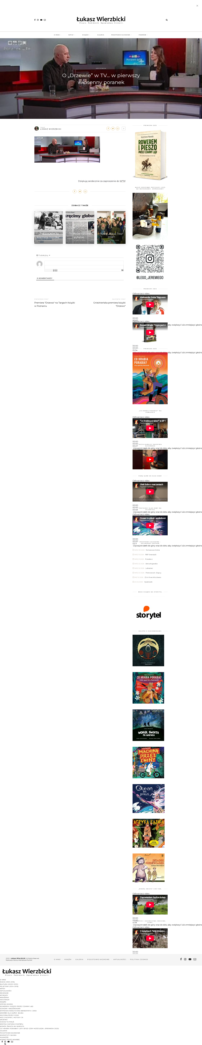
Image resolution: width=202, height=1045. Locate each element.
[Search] (167, 20)
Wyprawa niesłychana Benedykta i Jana (18, 1011)
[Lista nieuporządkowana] (49, 270)
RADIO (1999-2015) (7, 982)
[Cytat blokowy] (50, 270)
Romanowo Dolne (153, 550)
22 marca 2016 (101, 89)
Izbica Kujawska (151, 564)
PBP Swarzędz (150, 554)
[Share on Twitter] (113, 128)
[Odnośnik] (52, 270)
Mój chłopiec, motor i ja (11, 1017)
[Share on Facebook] (108, 128)
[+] (56, 270)
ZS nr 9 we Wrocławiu (153, 577)
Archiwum (101, 68)
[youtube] (41, 20)
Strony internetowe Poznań (22, 960)
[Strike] (47, 270)
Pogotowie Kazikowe (120, 35)
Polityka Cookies (139, 959)
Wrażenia (4, 997)
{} (53, 270)
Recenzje (4, 993)
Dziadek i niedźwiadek (10, 1008)
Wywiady (4, 995)
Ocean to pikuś (7, 1022)
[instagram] (38, 20)
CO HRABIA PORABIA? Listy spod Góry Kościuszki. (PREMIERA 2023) (29, 1028)
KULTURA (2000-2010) (9, 984)
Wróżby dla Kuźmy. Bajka (11, 1013)
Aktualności (119, 959)
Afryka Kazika (6, 1004)
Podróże (142, 35)
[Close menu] (198, 6)
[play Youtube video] (150, 459)
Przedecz (149, 559)
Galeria (100, 35)
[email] (45, 20)
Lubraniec (149, 568)
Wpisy (71, 35)
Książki (85, 35)
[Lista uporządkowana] (48, 270)
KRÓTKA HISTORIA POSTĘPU (11, 1024)
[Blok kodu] (51, 270)
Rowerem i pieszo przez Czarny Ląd (16, 1006)
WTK (122, 181)
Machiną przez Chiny (9, 1015)
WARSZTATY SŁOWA (8, 1035)
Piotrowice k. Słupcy (153, 573)
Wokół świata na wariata (12, 1026)
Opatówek (148, 582)
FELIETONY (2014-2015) (9, 986)
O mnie (57, 35)
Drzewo (4, 1019)
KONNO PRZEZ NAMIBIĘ (10, 1039)
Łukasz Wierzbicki (50, 129)
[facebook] (34, 20)
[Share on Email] (117, 128)
